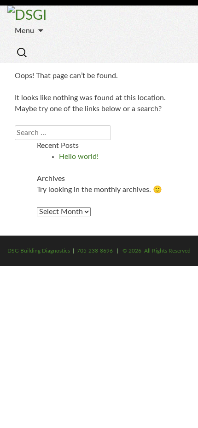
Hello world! (79, 156)
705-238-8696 (95, 250)
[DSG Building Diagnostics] (27, 16)
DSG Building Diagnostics (38, 250)
